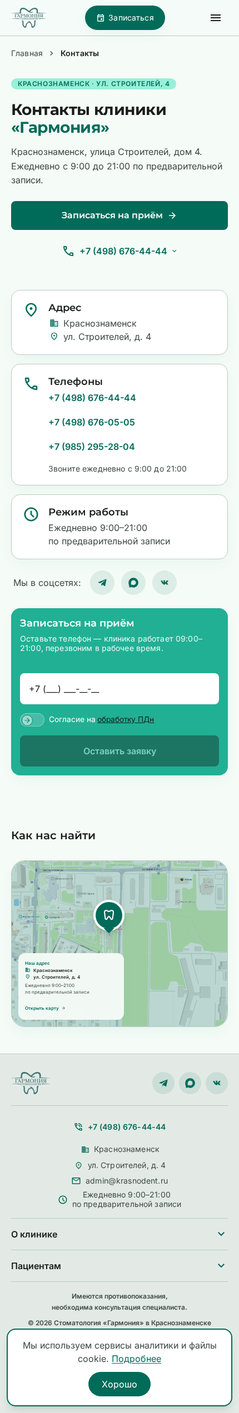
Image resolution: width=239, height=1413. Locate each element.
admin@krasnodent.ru (127, 1180)
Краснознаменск (120, 1149)
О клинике (119, 1234)
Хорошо (119, 1384)
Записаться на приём (119, 215)
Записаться (124, 17)
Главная (27, 53)
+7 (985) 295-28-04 (91, 446)
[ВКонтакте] (164, 582)
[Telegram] (102, 582)
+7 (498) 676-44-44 (123, 251)
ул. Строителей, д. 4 (120, 1165)
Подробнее (136, 1358)
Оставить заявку (119, 750)
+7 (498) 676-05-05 (91, 422)
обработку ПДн (125, 719)
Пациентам (119, 1266)
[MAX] (133, 582)
